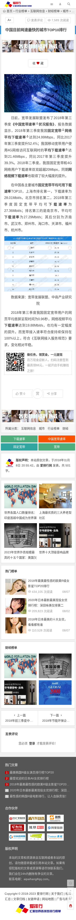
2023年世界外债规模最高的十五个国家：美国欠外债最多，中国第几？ (20, 558)
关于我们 (57, 893)
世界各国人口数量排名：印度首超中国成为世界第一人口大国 (20, 518)
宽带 (57, 446)
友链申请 (33, 899)
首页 (9, 11)
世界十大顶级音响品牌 (54, 552)
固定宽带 (55, 130)
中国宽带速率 (25, 124)
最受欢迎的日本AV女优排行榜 (29, 778)
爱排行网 (46, 465)
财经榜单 (54, 11)
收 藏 (38, 63)
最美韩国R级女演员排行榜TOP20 (32, 772)
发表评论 (36, 20)
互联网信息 (37, 11)
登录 (32, 743)
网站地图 (48, 899)
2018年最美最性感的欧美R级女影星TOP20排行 (41, 784)
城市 (66, 11)
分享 (54, 393)
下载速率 (18, 137)
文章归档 (19, 899)
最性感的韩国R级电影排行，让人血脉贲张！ (39, 796)
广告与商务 (63, 899)
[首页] (70, 883)
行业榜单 (21, 11)
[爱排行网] (38, 908)
